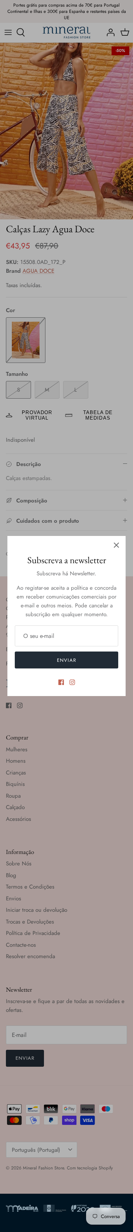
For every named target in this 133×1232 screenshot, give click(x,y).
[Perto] (116, 545)
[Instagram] (72, 682)
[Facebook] (61, 682)
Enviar (66, 660)
